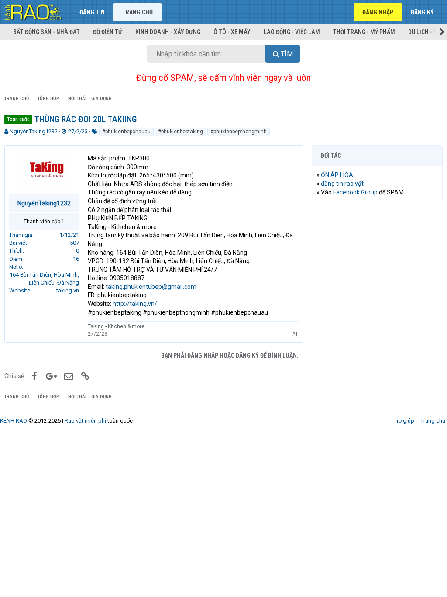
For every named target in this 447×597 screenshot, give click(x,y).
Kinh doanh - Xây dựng (167, 31)
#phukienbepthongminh (238, 131)
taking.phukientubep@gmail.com (151, 286)
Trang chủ (137, 12)
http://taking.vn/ (135, 303)
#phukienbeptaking (180, 131)
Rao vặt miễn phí (85, 420)
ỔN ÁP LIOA (337, 174)
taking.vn (67, 290)
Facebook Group (355, 192)
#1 (295, 334)
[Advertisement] (377, 264)
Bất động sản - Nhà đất (46, 31)
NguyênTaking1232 (34, 131)
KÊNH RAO (13, 420)
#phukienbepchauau (126, 131)
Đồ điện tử (107, 31)
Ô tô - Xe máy (232, 31)
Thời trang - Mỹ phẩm (364, 31)
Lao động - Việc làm (292, 31)
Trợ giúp (404, 420)
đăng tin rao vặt (342, 183)
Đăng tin (92, 12)
